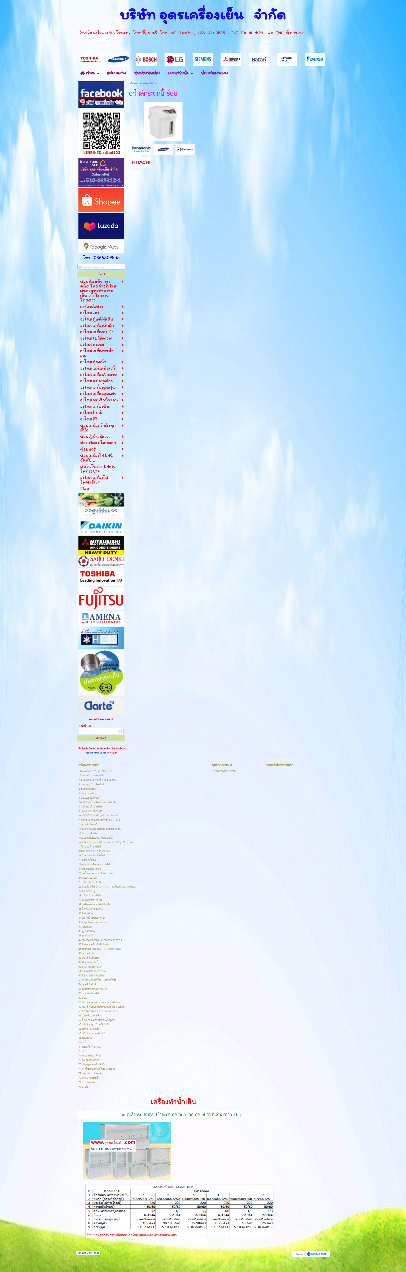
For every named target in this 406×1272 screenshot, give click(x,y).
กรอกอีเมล (85, 725)
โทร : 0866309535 (101, 257)
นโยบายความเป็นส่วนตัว (97, 752)
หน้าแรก (133, 83)
